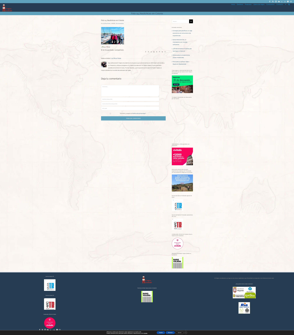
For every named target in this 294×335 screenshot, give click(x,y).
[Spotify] (57, 330)
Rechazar (170, 332)
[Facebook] (40, 330)
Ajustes (179, 332)
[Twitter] (42, 330)
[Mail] (59, 330)
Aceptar (161, 332)
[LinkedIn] (48, 330)
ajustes (145, 333)
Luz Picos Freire (106, 23)
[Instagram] (45, 330)
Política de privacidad (139, 113)
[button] (289, 4)
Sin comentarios (120, 23)
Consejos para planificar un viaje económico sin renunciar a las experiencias (182, 33)
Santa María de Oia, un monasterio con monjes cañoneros (180, 42)
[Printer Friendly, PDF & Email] (106, 47)
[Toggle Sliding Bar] (285, 4)
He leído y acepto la (133, 113)
